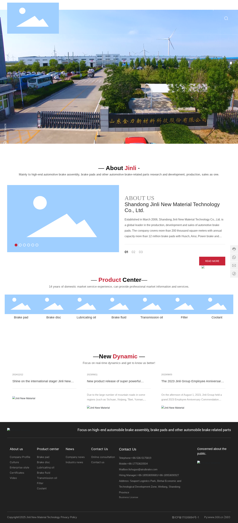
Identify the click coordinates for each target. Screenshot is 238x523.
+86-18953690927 (168, 475)
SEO (227, 517)
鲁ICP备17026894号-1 (185, 517)
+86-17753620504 (137, 463)
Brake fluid (119, 317)
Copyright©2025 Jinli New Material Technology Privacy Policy (42, 517)
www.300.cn (215, 517)
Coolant (217, 317)
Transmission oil (151, 317)
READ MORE (212, 260)
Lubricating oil (86, 317)
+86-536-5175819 (141, 457)
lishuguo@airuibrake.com (143, 469)
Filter (184, 317)
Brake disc (53, 317)
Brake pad (21, 317)
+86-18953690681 (147, 475)
